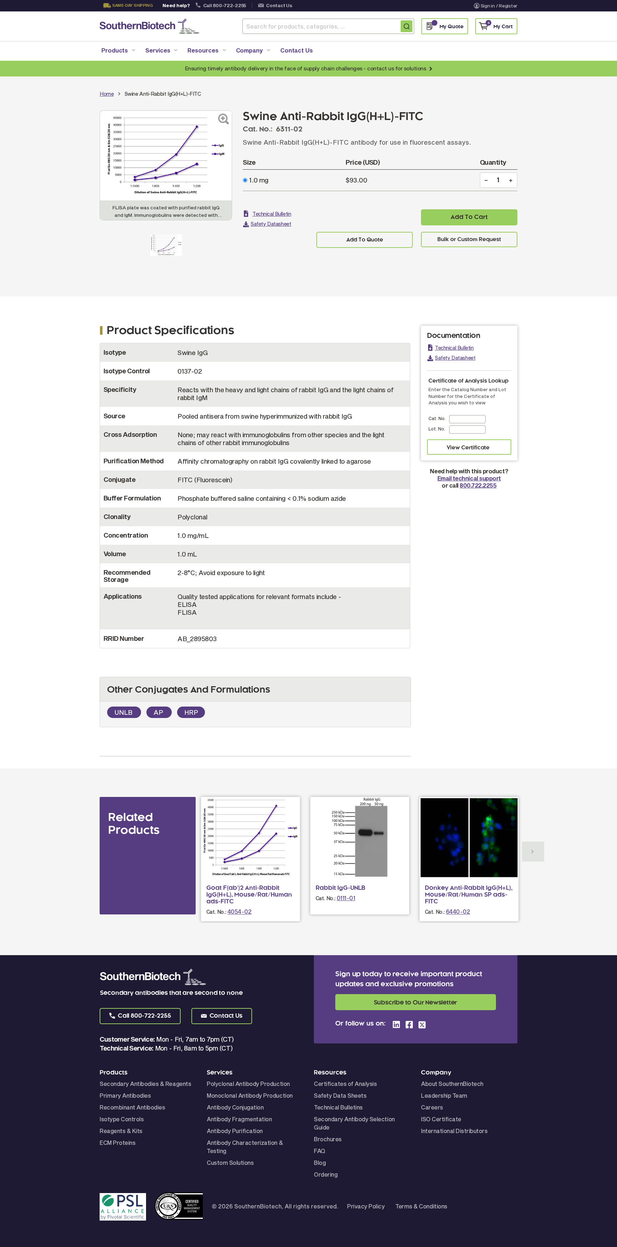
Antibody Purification (235, 1130)
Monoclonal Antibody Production (250, 1095)
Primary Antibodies (125, 1095)
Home (107, 94)
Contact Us (279, 5)
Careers (432, 1107)
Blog (320, 1162)
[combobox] (328, 26)
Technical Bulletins (338, 1107)
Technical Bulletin (271, 214)
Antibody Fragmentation (239, 1119)
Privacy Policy (366, 1206)
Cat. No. (437, 418)
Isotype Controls (122, 1119)
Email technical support (469, 478)
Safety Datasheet (271, 224)
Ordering (325, 1174)
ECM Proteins (117, 1142)
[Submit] (406, 26)
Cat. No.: (216, 912)
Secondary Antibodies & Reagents (145, 1083)
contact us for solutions (396, 68)
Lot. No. (436, 428)
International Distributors (454, 1130)
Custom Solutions (230, 1162)
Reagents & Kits (121, 1130)
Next (533, 852)
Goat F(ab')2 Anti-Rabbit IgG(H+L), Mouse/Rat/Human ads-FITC (249, 894)
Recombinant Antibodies (132, 1107)
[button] (140, 1016)
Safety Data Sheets (340, 1095)
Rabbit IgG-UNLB (340, 888)
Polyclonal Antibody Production (248, 1083)
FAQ (319, 1150)
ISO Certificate (441, 1119)
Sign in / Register (499, 6)
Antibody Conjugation (235, 1107)
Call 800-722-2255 (224, 5)
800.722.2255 (478, 485)
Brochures (328, 1139)
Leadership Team (444, 1095)
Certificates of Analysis (345, 1083)
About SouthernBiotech (452, 1083)
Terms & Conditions (421, 1206)
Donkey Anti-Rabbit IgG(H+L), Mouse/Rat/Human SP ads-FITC (468, 894)
